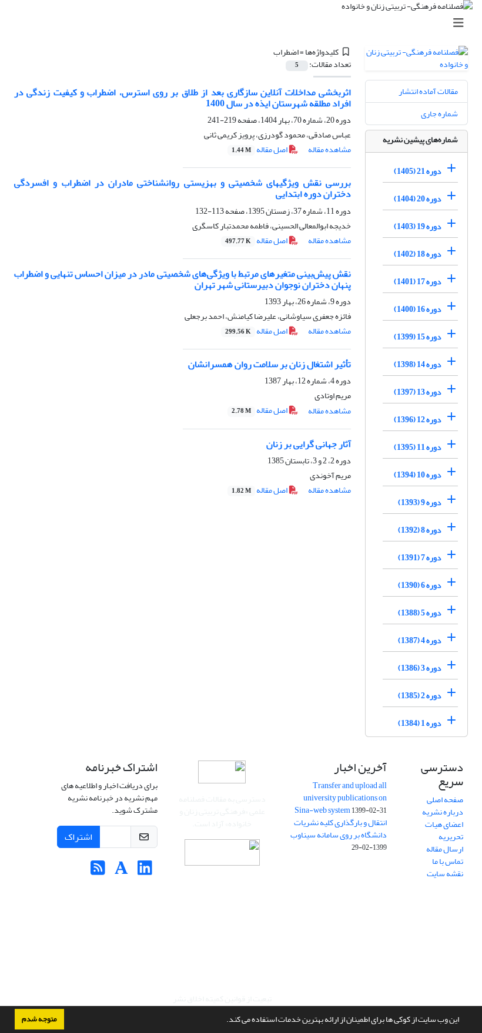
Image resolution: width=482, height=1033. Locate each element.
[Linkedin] (145, 871)
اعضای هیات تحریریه (444, 830)
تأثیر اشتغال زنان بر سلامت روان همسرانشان (269, 364)
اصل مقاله (260, 149)
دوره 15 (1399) (417, 337)
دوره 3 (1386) (419, 668)
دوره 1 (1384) (419, 723)
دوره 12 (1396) (417, 420)
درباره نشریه (442, 812)
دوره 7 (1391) (419, 558)
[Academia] (121, 871)
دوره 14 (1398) (417, 364)
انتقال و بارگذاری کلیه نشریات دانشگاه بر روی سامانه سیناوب (338, 829)
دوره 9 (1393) (419, 502)
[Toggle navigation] (244, 23)
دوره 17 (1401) (417, 282)
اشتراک (78, 837)
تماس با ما (447, 861)
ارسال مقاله (444, 849)
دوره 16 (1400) (417, 309)
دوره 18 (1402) (417, 254)
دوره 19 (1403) (417, 226)
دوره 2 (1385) (419, 696)
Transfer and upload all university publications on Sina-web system (340, 798)
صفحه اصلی (445, 799)
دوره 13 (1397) (417, 392)
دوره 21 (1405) (417, 171)
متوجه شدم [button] (39, 1019)
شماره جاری (439, 114)
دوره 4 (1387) (419, 640)
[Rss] (98, 871)
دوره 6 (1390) (419, 585)
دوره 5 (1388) (419, 613)
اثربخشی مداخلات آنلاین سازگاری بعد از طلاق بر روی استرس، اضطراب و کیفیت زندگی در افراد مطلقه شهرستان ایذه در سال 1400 (182, 97)
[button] (223, 1020)
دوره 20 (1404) (417, 199)
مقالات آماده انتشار (428, 91)
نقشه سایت (445, 873)
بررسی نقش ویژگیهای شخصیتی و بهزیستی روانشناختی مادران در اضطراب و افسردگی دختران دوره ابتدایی (182, 188)
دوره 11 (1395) (417, 447)
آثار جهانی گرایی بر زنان (308, 444)
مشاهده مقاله (329, 149)
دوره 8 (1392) (419, 530)
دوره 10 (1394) (417, 475)
